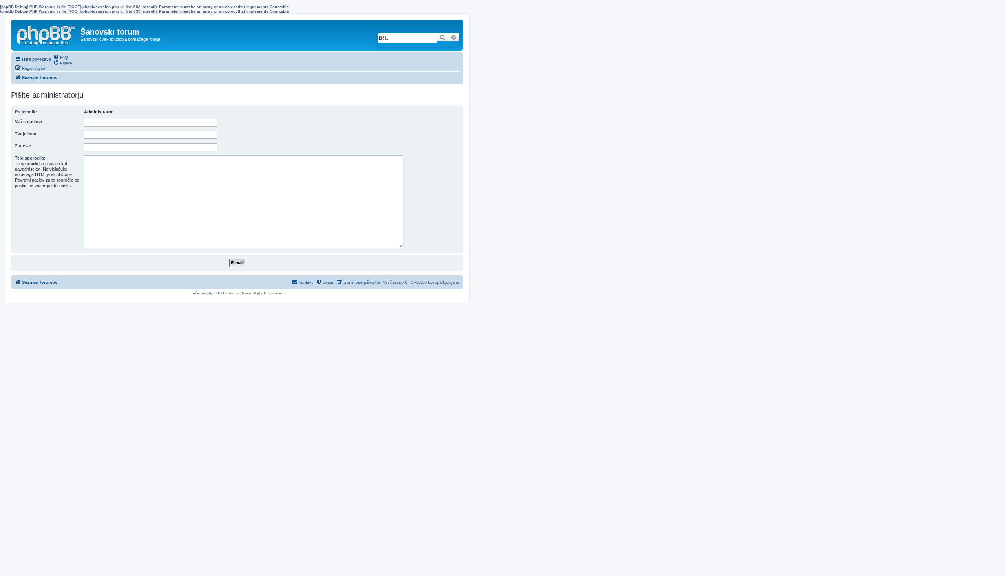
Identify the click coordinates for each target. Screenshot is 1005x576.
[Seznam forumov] (46, 34)
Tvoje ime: (26, 133)
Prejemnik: (26, 111)
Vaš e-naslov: (28, 121)
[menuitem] (60, 57)
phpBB (212, 293)
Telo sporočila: (30, 158)
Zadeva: (23, 146)
